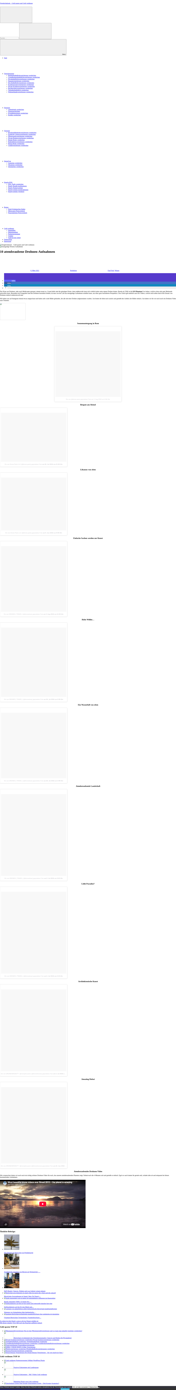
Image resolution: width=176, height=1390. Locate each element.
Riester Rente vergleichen (16, 140)
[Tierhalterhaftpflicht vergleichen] (15, 1341)
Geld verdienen (9, 228)
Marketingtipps (13, 232)
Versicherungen (9, 73)
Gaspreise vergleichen (15, 163)
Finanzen (7, 108)
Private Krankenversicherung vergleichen (21, 86)
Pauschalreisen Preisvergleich (17, 213)
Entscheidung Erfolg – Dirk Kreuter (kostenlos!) (43, 1383)
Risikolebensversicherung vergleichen (20, 142)
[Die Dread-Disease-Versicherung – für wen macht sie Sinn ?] (14, 1352)
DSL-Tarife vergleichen (15, 184)
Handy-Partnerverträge (15, 188)
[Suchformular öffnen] (16, 15)
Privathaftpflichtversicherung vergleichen (21, 79)
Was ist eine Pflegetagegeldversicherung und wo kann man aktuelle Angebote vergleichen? (53, 1331)
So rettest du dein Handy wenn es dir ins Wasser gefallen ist (19, 1321)
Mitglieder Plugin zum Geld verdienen (26, 1381)
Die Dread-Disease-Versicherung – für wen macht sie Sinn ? (44, 1352)
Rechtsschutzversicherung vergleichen (20, 88)
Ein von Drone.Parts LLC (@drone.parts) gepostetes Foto (23, 464)
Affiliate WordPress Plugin (36, 1360)
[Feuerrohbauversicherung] (11, 1345)
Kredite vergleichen (14, 115)
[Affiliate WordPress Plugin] (16, 1360)
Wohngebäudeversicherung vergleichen (21, 92)
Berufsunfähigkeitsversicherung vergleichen (22, 132)
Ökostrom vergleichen (15, 165)
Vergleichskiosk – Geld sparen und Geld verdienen (16, 3)
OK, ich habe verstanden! (80, 1387)
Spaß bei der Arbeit (14, 238)
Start (5, 58)
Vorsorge (7, 131)
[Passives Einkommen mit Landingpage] (9, 1367)
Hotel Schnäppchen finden (16, 209)
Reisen (6, 207)
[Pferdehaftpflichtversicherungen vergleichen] (15, 1349)
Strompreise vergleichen (16, 167)
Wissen (117, 270)
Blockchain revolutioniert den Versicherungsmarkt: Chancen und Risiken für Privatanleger (43, 1338)
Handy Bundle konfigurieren (17, 186)
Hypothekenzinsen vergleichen (18, 113)
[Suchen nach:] (9, 38)
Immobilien (11, 230)
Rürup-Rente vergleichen (16, 143)
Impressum (7, 241)
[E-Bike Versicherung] (13, 1347)
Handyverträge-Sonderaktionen (18, 190)
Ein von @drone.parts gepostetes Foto (78, 399)
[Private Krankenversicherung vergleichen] (18, 1340)
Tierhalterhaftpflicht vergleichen (18, 90)
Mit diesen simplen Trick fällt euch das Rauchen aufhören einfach (21, 1323)
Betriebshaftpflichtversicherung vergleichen (22, 75)
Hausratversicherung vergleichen (18, 81)
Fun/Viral (111, 270)
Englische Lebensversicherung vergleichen (22, 134)
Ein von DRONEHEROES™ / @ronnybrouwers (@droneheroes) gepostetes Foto (27, 1074)
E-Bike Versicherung (28, 1347)
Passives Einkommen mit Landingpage (26, 1367)
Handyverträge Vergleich (16, 191)
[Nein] (99, 1387)
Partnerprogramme (14, 234)
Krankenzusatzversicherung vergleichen (21, 85)
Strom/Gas (7, 161)
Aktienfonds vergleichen (16, 109)
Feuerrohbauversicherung (26, 1345)
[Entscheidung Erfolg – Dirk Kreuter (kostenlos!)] (16, 1383)
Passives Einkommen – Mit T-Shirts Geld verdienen (30, 1374)
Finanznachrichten (14, 111)
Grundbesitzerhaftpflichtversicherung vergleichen (24, 77)
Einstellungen (65, 1389)
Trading (10, 236)
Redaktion (73, 270)
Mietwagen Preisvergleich (16, 211)
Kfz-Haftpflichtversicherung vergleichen (21, 83)
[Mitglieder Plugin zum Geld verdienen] (9, 1381)
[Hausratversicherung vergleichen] (7, 1351)
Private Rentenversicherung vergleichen (21, 138)
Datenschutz (8, 239)
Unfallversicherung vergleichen (18, 145)
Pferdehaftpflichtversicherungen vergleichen (40, 1349)
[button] (10, 281)
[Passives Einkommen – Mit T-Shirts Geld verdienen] (9, 1374)
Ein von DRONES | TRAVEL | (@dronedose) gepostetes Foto (23, 614)
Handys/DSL (8, 182)
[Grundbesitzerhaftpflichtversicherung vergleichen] (21, 1343)
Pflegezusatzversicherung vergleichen (20, 136)
